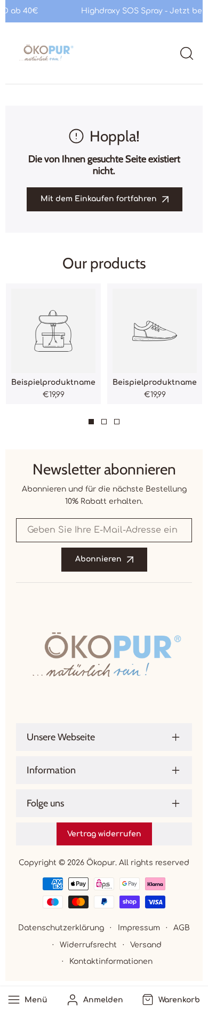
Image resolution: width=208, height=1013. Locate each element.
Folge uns (45, 803)
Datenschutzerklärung (61, 928)
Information (51, 770)
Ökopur (100, 863)
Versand (146, 945)
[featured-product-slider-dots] (91, 421)
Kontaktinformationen (111, 961)
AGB (181, 928)
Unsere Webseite (61, 737)
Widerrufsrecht (88, 945)
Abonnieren (98, 559)
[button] (170, 999)
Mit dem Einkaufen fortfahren (99, 199)
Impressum (139, 928)
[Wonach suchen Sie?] (187, 53)
